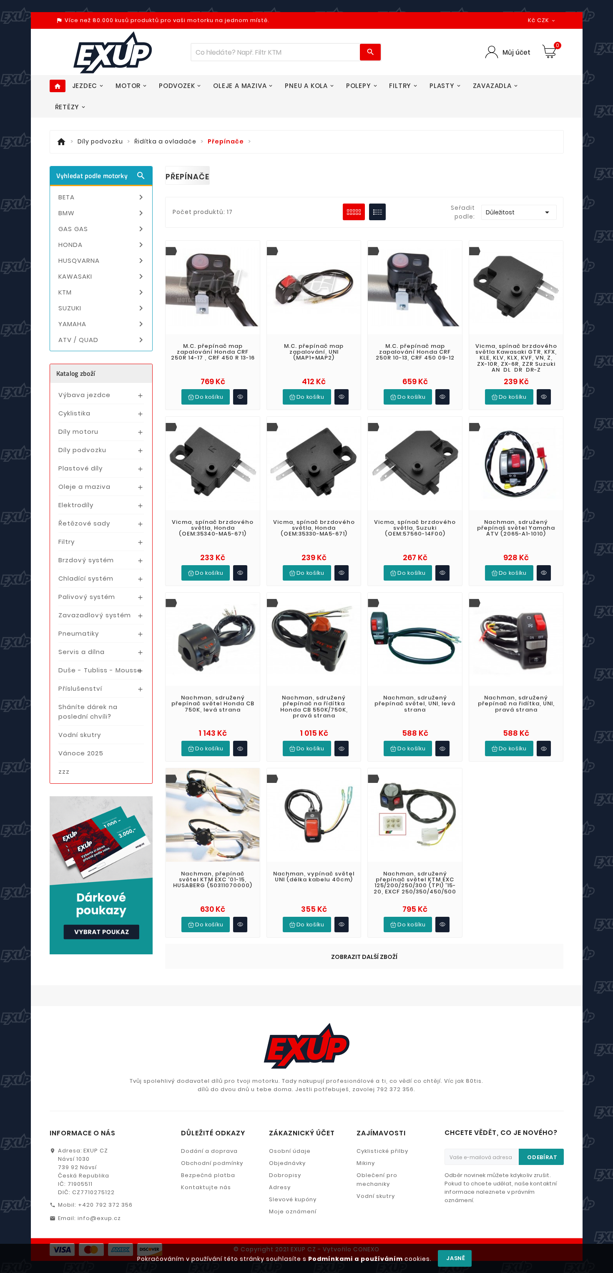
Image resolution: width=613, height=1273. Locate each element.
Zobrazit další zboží (364, 957)
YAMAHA (102, 324)
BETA (102, 197)
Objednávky (287, 1163)
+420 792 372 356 (105, 1205)
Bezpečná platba (208, 1175)
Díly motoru (78, 431)
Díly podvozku (82, 449)
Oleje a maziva (84, 486)
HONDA (102, 245)
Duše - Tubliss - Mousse (100, 670)
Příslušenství (80, 688)
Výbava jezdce (84, 394)
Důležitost (519, 212)
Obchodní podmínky (212, 1163)
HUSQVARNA (102, 261)
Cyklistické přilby (382, 1151)
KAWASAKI (102, 277)
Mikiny (366, 1163)
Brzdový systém (86, 560)
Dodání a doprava (209, 1151)
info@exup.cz (99, 1218)
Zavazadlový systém (94, 615)
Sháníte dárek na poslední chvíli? (88, 711)
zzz (64, 771)
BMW (102, 213)
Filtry (66, 541)
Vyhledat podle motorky (101, 176)
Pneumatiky (78, 633)
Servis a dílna (81, 651)
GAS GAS (102, 229)
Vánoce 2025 (80, 753)
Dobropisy (285, 1175)
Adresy (280, 1187)
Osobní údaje (290, 1151)
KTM (102, 292)
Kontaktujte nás (206, 1187)
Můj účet (516, 52)
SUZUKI (102, 308)
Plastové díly (80, 468)
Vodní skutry (79, 734)
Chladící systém (85, 578)
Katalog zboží (75, 373)
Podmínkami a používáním (355, 1259)
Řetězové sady (84, 523)
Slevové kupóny (293, 1199)
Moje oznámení (293, 1211)
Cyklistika (74, 413)
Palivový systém (86, 596)
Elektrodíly (75, 505)
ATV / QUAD (102, 340)
